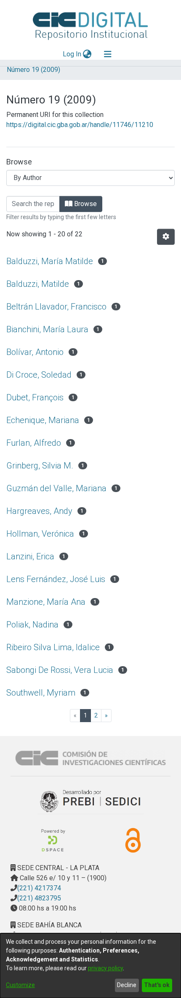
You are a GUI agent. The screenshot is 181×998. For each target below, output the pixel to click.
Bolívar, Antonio (35, 352)
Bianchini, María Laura (47, 329)
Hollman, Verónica (40, 534)
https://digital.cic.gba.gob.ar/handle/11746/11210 (79, 125)
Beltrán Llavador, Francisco (56, 307)
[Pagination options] (166, 237)
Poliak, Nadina (32, 624)
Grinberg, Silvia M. (39, 466)
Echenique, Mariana (42, 420)
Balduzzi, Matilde (37, 284)
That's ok (157, 985)
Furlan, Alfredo (33, 443)
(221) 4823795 (39, 898)
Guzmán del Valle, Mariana (56, 488)
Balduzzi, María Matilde (49, 261)
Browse (84, 204)
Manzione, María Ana (45, 602)
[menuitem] (87, 54)
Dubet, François (35, 397)
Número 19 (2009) (33, 70)
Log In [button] (72, 54)
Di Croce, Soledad (39, 375)
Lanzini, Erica (30, 556)
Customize (20, 985)
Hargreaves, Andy (39, 511)
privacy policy (105, 968)
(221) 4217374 (39, 888)
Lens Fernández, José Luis (55, 579)
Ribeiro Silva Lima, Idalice (53, 647)
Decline (126, 985)
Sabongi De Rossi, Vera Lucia (59, 670)
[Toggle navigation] (108, 54)
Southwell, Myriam (40, 693)
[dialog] (90, 965)
